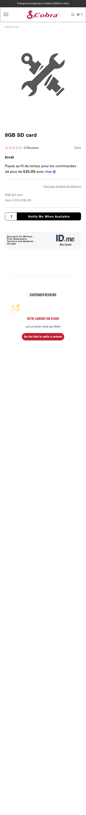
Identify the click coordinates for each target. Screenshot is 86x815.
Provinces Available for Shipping (62, 187)
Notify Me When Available (49, 216)
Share (77, 148)
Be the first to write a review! (43, 336)
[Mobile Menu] (5, 15)
